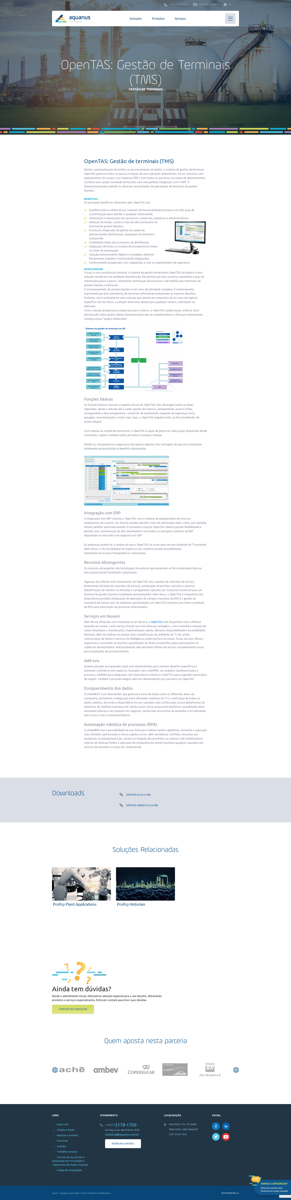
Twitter (216, 1137)
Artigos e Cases (65, 1129)
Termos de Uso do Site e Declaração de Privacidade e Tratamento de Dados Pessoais (70, 1161)
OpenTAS (157, 621)
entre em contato (123, 1143)
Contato (61, 1146)
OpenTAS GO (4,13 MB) (138, 794)
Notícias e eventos (67, 1135)
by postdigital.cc (230, 1193)
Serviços (180, 18)
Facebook (216, 1126)
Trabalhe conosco (67, 1151)
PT (230, 4)
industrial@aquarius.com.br (122, 1134)
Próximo (236, 1070)
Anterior (55, 1070)
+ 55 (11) (121, 1124)
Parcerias (62, 1140)
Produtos (158, 18)
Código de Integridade (69, 1170)
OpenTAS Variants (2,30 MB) (142, 805)
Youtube (226, 1137)
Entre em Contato (208, 4)
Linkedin (226, 1126)
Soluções (136, 18)
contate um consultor (73, 1009)
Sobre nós (62, 1124)
